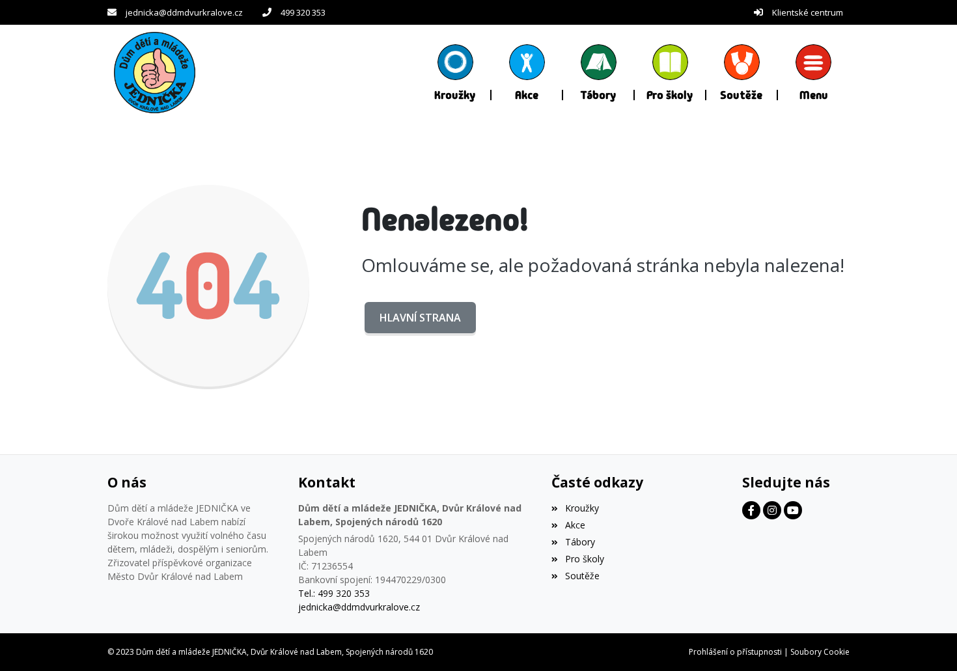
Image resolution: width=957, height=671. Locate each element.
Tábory (579, 542)
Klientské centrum (807, 12)
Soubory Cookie (820, 651)
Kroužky (581, 508)
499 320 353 (303, 12)
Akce (575, 525)
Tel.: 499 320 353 (334, 593)
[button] (814, 72)
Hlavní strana (420, 317)
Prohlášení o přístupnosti (735, 651)
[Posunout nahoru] (927, 641)
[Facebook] (751, 510)
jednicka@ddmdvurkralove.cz (184, 12)
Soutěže (582, 575)
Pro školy (584, 559)
